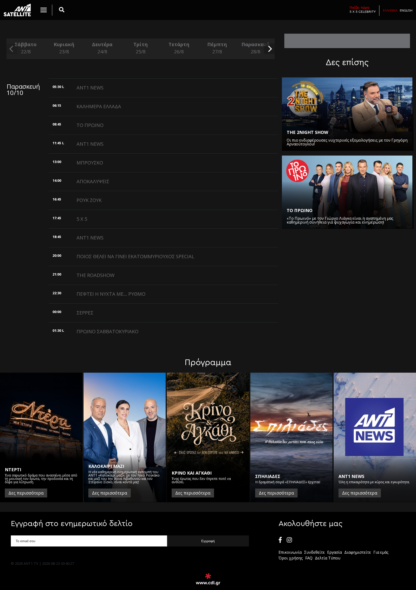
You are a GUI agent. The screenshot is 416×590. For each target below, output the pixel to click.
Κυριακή (64, 48)
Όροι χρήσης (291, 558)
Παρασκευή (255, 48)
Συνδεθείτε (314, 552)
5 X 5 (82, 219)
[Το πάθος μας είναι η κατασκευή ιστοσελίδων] (208, 579)
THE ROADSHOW (95, 275)
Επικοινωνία (290, 552)
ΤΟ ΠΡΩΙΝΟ (90, 125)
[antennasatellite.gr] (17, 10)
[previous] (11, 49)
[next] (269, 49)
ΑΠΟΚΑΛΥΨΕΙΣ (93, 181)
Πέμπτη (217, 48)
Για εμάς (381, 552)
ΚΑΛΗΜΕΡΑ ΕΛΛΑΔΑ (99, 106)
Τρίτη (140, 48)
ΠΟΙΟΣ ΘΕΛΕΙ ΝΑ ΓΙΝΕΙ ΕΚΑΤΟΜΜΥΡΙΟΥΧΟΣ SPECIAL (135, 256)
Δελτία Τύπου (327, 558)
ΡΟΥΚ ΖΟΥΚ (89, 200)
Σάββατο (26, 48)
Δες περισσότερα (26, 493)
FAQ (308, 558)
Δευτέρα (102, 48)
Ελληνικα (390, 10)
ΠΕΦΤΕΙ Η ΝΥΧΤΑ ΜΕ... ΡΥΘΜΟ (111, 294)
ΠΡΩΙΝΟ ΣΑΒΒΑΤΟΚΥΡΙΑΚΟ (107, 331)
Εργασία (334, 552)
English (406, 10)
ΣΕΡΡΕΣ (85, 312)
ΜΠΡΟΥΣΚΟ (90, 162)
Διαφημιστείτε (357, 552)
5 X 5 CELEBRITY (363, 9)
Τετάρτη (179, 48)
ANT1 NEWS (90, 87)
